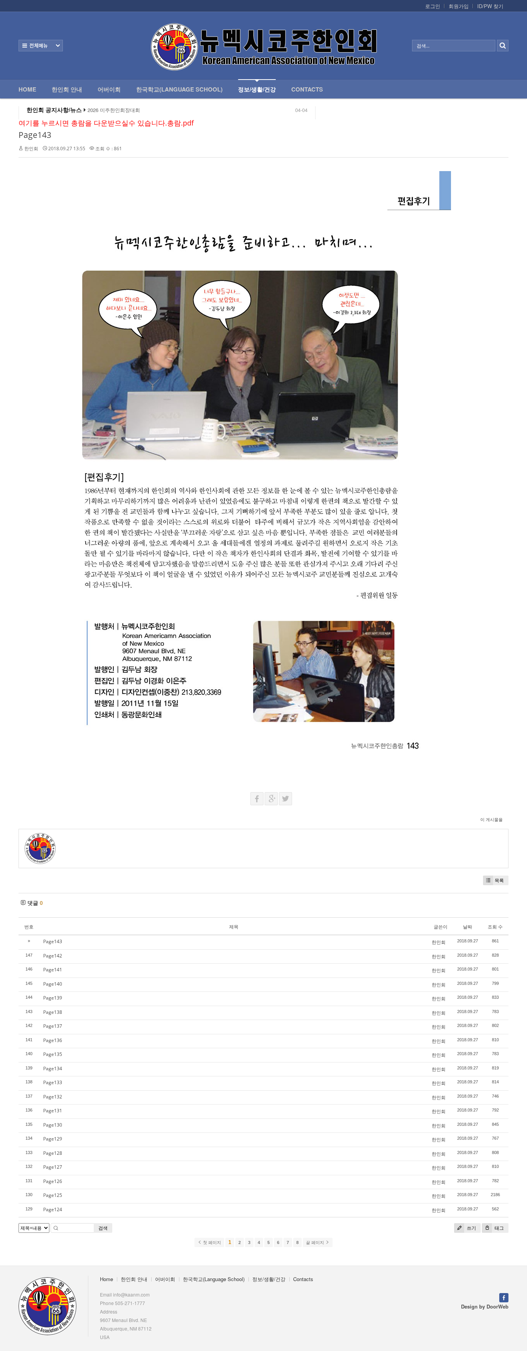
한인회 (31, 148)
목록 (499, 880)
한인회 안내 (67, 89)
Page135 (52, 1054)
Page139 (52, 998)
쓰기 (471, 1228)
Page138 (52, 1012)
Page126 (52, 1181)
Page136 (52, 1040)
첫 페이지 (211, 1242)
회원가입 (459, 6)
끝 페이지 (315, 1242)
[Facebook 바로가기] (503, 1296)
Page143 (35, 134)
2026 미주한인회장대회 (114, 110)
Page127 (52, 1167)
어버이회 (109, 89)
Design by (484, 1306)
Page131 (52, 1110)
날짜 (467, 926)
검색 (103, 1228)
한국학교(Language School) (179, 89)
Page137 (52, 1026)
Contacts (307, 89)
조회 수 (495, 926)
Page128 (52, 1153)
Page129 (52, 1138)
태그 (498, 1228)
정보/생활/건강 (257, 89)
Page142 (52, 955)
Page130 (52, 1125)
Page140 (52, 984)
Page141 (52, 969)
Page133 (52, 1082)
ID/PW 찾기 (490, 6)
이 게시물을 (491, 819)
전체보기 (41, 45)
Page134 (52, 1068)
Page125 (52, 1195)
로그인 (432, 6)
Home (27, 89)
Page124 (52, 1209)
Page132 (52, 1096)
